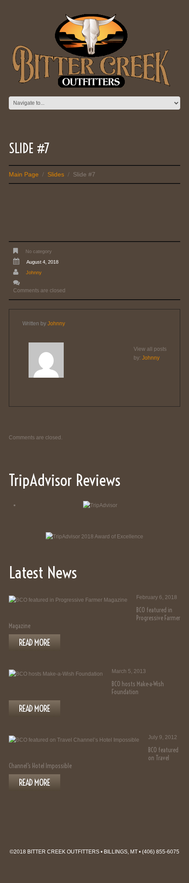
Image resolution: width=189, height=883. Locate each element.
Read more (34, 642)
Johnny (34, 272)
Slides (55, 174)
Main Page (24, 174)
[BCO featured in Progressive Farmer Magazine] (68, 599)
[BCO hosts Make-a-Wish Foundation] (56, 673)
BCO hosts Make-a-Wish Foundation (138, 688)
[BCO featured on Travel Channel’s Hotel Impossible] (74, 739)
